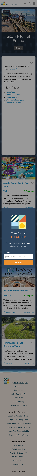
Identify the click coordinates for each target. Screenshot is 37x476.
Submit (18, 262)
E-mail (6, 252)
